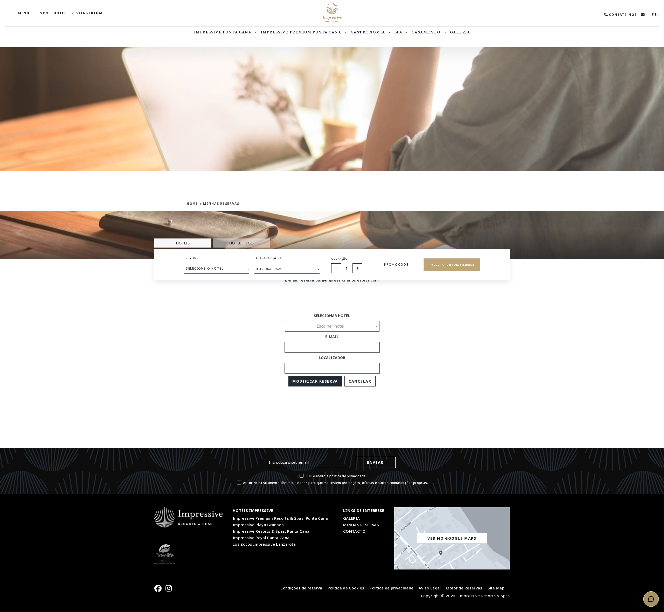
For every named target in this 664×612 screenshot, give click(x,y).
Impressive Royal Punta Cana (261, 537)
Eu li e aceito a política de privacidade (336, 476)
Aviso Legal (430, 587)
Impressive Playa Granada (258, 524)
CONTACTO (354, 531)
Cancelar (360, 381)
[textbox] (332, 326)
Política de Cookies (346, 587)
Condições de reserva (301, 587)
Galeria (460, 32)
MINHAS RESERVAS (361, 524)
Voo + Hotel (53, 13)
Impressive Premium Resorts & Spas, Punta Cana (280, 518)
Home (192, 203)
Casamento (426, 32)
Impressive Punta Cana (223, 32)
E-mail (332, 336)
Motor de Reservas (464, 587)
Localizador (332, 357)
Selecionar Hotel (332, 315)
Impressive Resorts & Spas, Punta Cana (271, 531)
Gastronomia (368, 32)
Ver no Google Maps (451, 538)
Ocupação (339, 259)
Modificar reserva (315, 381)
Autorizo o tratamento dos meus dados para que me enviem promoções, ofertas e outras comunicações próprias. (335, 482)
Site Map (496, 587)
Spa (399, 32)
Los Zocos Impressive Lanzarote (264, 544)
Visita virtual (87, 13)
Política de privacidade (391, 587)
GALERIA (351, 518)
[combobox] (332, 326)
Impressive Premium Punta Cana (301, 32)
